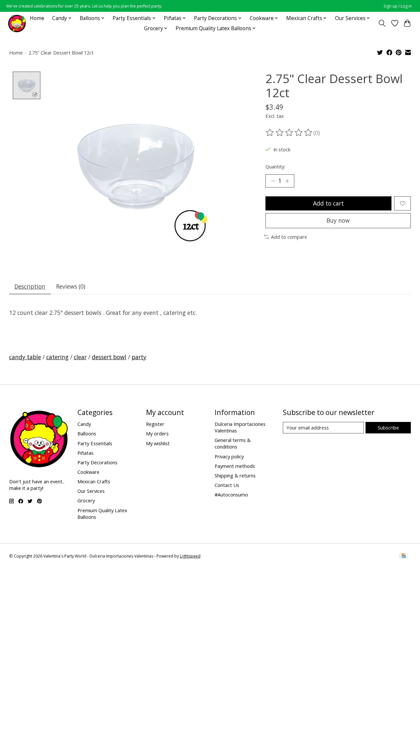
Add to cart (328, 203)
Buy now (338, 220)
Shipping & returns (235, 475)
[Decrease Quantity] (273, 181)
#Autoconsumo (231, 494)
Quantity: (275, 166)
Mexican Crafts (93, 481)
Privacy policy (229, 456)
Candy (84, 424)
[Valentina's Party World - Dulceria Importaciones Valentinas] (17, 23)
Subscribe (388, 427)
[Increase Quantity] (287, 181)
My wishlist (158, 443)
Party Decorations (97, 462)
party (139, 357)
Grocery (86, 500)
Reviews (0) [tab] (70, 286)
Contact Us (227, 485)
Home (37, 18)
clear (80, 357)
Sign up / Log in (398, 6)
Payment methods (235, 466)
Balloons (86, 433)
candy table (25, 357)
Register (155, 424)
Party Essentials (94, 443)
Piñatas (85, 453)
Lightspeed (190, 556)
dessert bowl (109, 357)
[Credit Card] (403, 556)
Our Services (91, 491)
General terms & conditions (233, 443)
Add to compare (289, 236)
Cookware (88, 472)
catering (57, 357)
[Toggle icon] (382, 23)
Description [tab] (29, 286)
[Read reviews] (289, 132)
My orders (157, 433)
